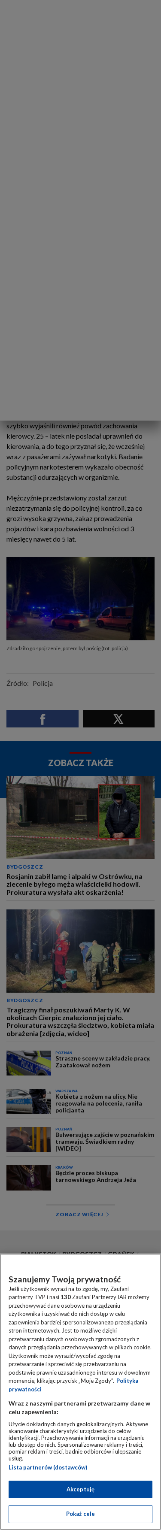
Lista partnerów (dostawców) (48, 1467)
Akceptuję (80, 1489)
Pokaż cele (80, 1513)
